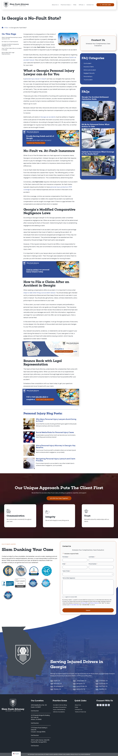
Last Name (92, 557)
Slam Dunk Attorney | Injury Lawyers (48, 754)
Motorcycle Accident (90, 70)
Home (2, 27)
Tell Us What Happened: (68, 578)
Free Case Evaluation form (64, 351)
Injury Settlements (59, 709)
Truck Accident (88, 80)
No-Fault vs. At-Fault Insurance (10, 41)
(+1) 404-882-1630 (74, 604)
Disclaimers (66, 754)
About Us (55, 4)
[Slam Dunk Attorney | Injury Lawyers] (16, 5)
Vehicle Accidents (59, 712)
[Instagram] (103, 705)
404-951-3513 (41, 397)
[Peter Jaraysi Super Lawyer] (20, 583)
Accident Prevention (59, 707)
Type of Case (66, 571)
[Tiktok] (98, 705)
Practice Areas (65, 4)
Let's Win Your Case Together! (59, 498)
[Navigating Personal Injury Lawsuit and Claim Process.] (29, 463)
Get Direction (35, 711)
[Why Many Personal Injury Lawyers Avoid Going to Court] (29, 423)
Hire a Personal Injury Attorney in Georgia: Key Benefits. (55, 446)
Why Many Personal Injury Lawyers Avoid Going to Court (56, 420)
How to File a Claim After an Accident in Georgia (12, 49)
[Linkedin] (109, 705)
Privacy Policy (84, 603)
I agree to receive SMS (71, 597)
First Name (65, 557)
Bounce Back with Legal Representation (8, 53)
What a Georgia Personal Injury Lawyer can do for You (12, 38)
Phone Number (93, 564)
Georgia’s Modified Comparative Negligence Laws (10, 45)
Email (64, 564)
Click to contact (32, 270)
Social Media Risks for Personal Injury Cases (55, 432)
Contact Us (90, 4)
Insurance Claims (89, 67)
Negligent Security (89, 73)
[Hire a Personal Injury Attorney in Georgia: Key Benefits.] (29, 450)
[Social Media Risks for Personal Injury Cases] (29, 437)
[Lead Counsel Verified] (46, 571)
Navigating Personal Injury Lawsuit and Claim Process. (55, 459)
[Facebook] (100, 705)
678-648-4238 (106, 5)
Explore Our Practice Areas (36, 143)
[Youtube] (106, 705)
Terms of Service (94, 603)
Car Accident (87, 63)
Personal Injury (88, 76)
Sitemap (60, 754)
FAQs (74, 4)
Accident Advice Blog (60, 705)
